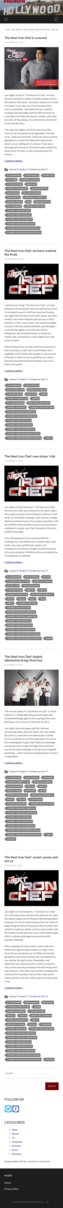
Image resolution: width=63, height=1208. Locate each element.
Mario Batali (13, 197)
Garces (42, 590)
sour (42, 599)
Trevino (11, 839)
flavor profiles (31, 586)
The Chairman (14, 206)
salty (32, 599)
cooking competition (18, 581)
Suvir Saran (36, 799)
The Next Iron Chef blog (19, 215)
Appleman (48, 777)
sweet (10, 603)
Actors (15, 1150)
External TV (14, 169)
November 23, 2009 (14, 42)
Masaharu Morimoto (35, 197)
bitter (46, 577)
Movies (15, 1133)
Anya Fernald (32, 175)
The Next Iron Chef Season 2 (20, 224)
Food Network (14, 184)
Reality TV (24, 169)
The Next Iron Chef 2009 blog (21, 412)
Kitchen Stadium (31, 193)
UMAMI (48, 638)
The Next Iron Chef (36, 169)
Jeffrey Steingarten (17, 188)
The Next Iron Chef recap (19, 219)
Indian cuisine (14, 791)
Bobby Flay (48, 175)
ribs (29, 202)
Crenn (37, 1007)
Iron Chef (31, 184)
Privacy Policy (11, 1188)
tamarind (46, 1024)
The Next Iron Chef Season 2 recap (24, 232)
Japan (44, 394)
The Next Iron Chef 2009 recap (21, 416)
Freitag (30, 590)
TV (46, 169)
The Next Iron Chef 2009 (18, 210)
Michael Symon (14, 202)
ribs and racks (42, 202)
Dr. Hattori (13, 586)
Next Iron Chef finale (39, 403)
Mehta (10, 599)
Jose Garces (13, 193)
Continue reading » (13, 160)
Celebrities (17, 1141)
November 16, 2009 (14, 259)
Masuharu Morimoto (42, 594)
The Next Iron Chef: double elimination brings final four (23, 658)
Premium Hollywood (31, 1202)
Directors (16, 1145)
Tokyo (48, 438)
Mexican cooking (15, 1024)
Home (14, 1129)
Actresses (16, 1154)
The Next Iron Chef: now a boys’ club (29, 456)
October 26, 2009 (13, 865)
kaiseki (35, 398)
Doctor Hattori (15, 390)
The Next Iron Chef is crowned (25, 38)
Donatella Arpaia (30, 180)
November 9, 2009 (13, 461)
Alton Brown (14, 175)
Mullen (21, 599)
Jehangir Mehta (39, 188)
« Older (8, 1073)
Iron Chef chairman (41, 1015)
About (7, 1182)
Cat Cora (11, 180)
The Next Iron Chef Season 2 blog (23, 228)
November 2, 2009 (13, 665)
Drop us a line (11, 1161)
